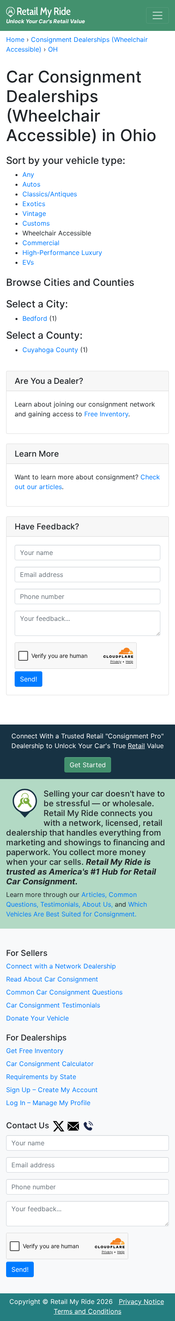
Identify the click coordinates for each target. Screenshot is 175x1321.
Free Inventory (106, 414)
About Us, (97, 904)
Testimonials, (61, 904)
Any (28, 174)
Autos (31, 184)
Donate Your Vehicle (37, 1018)
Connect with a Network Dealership (61, 966)
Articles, (94, 894)
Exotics (33, 204)
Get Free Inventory (34, 1051)
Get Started (88, 765)
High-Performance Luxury (62, 252)
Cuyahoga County (50, 350)
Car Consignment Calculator (50, 1064)
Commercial (40, 243)
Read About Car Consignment (52, 979)
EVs (28, 262)
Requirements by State (41, 1077)
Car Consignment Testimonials (53, 1005)
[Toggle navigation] (157, 15)
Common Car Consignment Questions (64, 992)
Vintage (34, 213)
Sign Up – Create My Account (52, 1090)
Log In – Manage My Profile (48, 1103)
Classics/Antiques (49, 194)
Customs (36, 223)
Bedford (34, 318)
